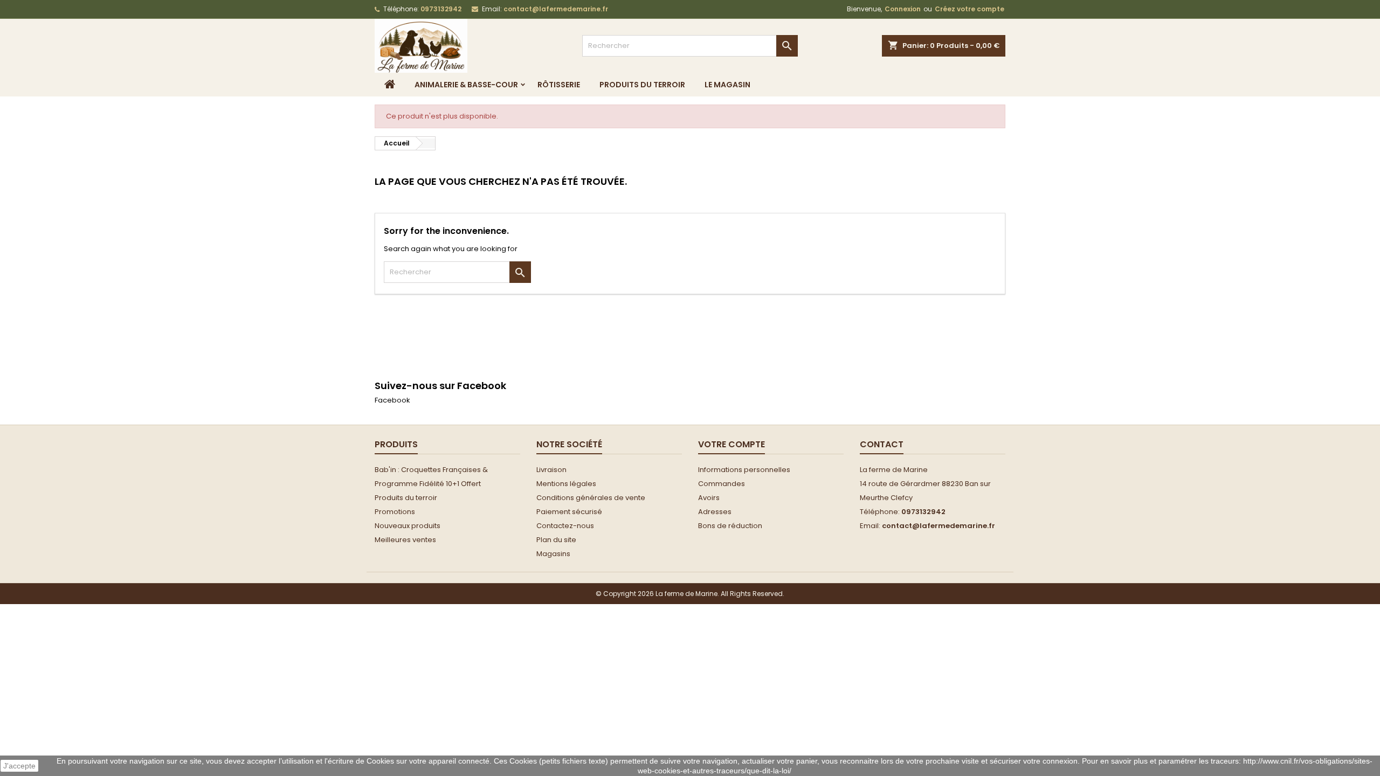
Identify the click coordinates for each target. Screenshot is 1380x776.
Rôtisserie (558, 84)
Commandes (721, 484)
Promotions (395, 512)
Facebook (392, 400)
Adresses (715, 512)
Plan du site (556, 540)
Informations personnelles (744, 470)
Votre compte (731, 444)
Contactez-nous (565, 526)
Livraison (551, 470)
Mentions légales (566, 484)
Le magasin (727, 84)
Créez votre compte (969, 8)
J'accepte (19, 765)
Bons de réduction (730, 526)
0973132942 (440, 8)
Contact (881, 444)
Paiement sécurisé (569, 512)
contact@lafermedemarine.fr (555, 8)
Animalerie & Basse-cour (466, 84)
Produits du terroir (642, 84)
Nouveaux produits (407, 526)
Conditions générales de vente (590, 498)
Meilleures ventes (405, 540)
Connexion (903, 8)
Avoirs (709, 498)
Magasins (553, 554)
